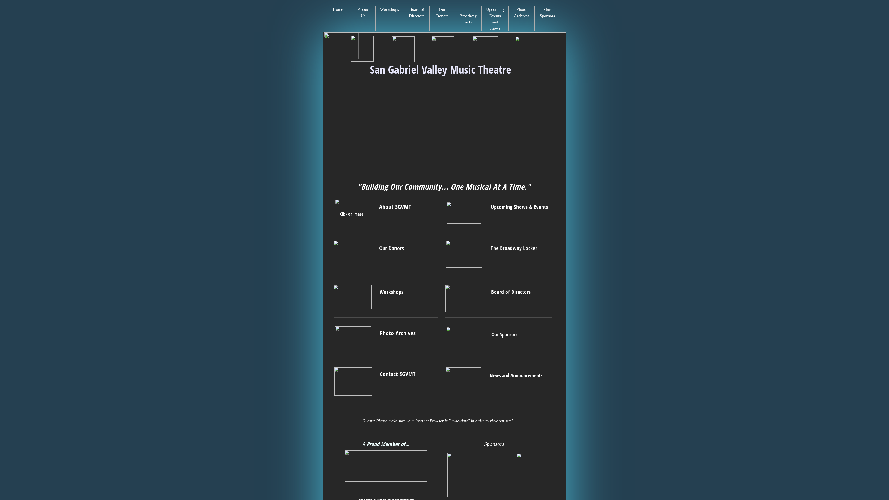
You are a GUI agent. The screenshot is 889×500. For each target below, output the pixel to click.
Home (338, 9)
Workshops (389, 9)
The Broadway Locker (468, 15)
